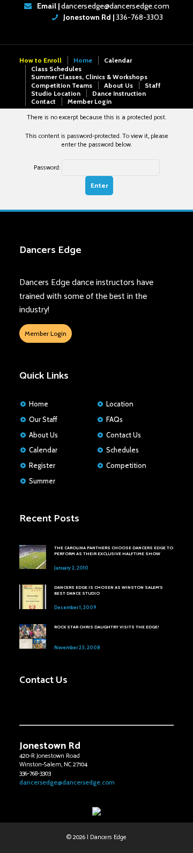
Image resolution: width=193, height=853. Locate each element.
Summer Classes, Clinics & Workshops (89, 77)
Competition (126, 465)
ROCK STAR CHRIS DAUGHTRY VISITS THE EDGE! (106, 626)
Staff (153, 85)
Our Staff (43, 419)
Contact (43, 101)
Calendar (118, 60)
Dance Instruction (119, 93)
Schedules (122, 449)
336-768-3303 (112, 17)
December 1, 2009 (75, 607)
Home (82, 60)
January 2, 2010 (71, 568)
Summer (42, 481)
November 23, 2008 (77, 647)
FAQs (114, 419)
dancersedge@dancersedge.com (103, 6)
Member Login (90, 101)
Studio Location (55, 93)
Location (119, 403)
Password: (48, 168)
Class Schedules (56, 69)
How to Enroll (40, 60)
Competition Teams (61, 85)
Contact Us (123, 435)
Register (42, 465)
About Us (118, 85)
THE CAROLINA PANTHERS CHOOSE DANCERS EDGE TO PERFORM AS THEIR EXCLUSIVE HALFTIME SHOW (113, 551)
